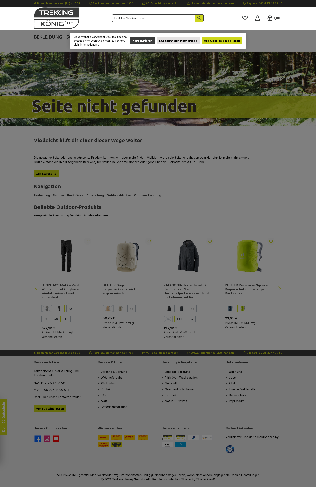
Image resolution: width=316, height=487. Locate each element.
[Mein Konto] (257, 18)
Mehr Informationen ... (86, 44)
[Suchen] (199, 18)
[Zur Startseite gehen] (56, 18)
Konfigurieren (143, 41)
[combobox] (153, 18)
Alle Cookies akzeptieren (222, 41)
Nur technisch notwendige (178, 41)
